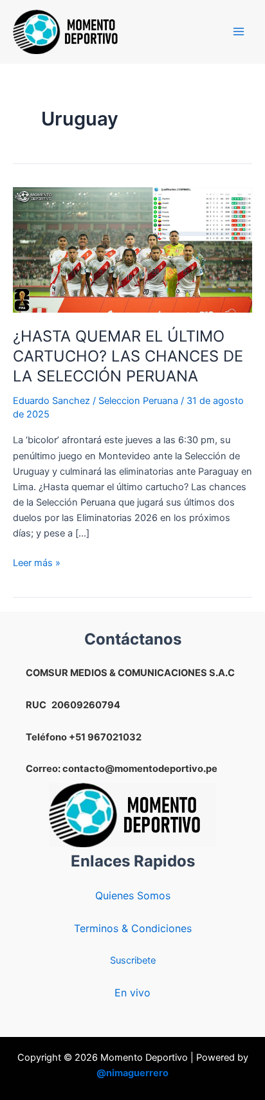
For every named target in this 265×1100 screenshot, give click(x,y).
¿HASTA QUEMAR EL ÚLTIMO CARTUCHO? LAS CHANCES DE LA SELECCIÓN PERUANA (128, 356)
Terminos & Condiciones (133, 928)
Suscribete (133, 960)
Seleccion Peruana (138, 401)
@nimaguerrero (132, 1073)
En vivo (132, 992)
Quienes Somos (132, 895)
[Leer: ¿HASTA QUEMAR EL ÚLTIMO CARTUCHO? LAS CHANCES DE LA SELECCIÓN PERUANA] (132, 249)
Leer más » (36, 563)
